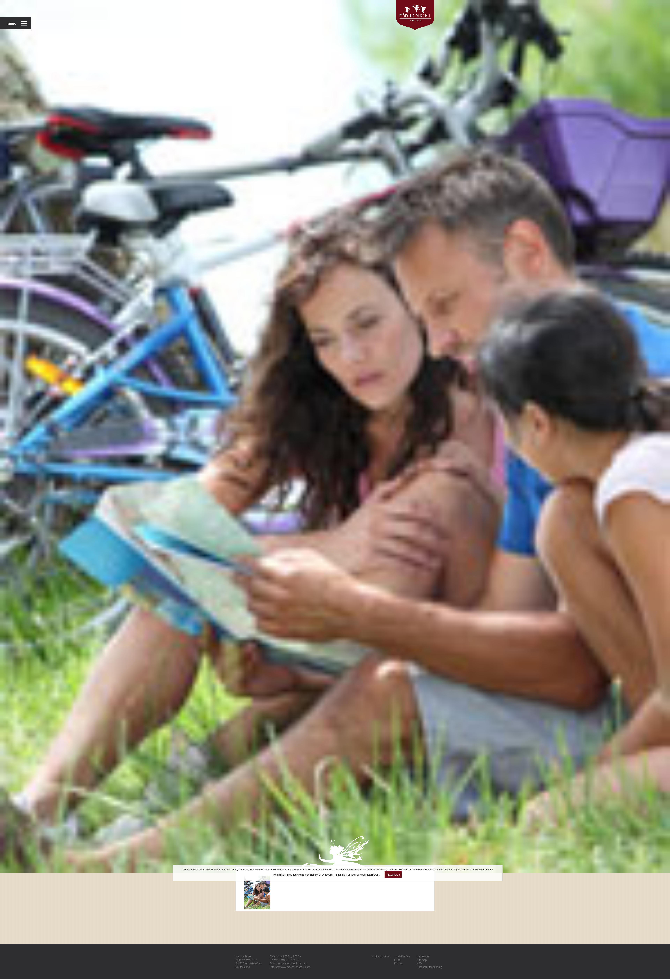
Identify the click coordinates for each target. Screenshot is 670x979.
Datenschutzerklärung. (368, 874)
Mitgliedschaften (381, 956)
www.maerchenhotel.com (295, 967)
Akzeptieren (393, 874)
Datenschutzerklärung (429, 967)
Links (397, 960)
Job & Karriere (402, 956)
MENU (11, 23)
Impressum (423, 956)
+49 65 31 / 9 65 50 (290, 956)
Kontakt (398, 963)
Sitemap (422, 960)
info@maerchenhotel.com (293, 963)
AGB (419, 963)
